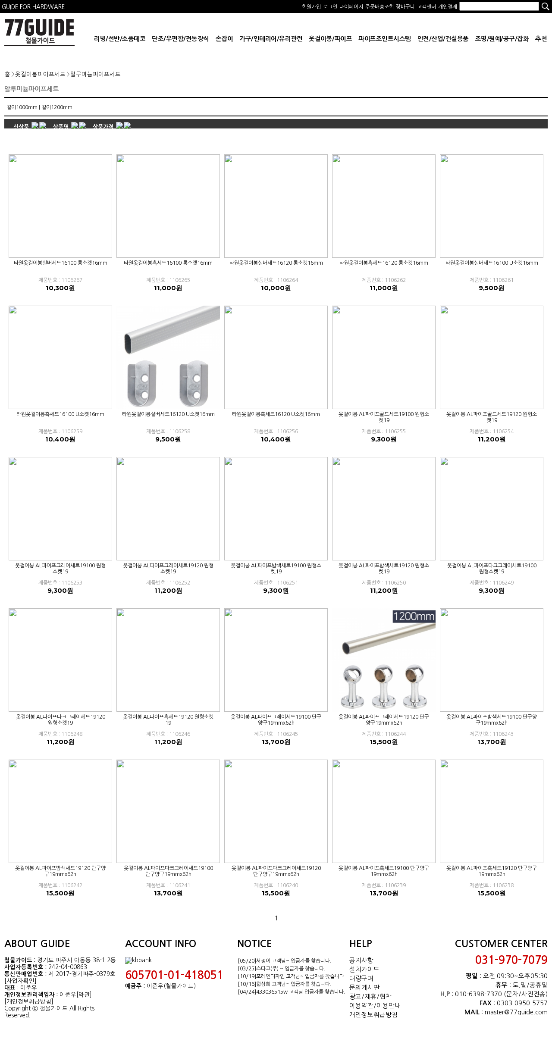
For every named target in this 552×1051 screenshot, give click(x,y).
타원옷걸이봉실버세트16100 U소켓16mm (491, 263)
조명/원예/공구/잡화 (502, 39)
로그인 (330, 6)
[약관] (84, 995)
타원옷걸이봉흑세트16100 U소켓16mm (60, 414)
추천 (541, 39)
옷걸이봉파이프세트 (40, 74)
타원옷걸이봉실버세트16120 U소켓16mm (168, 414)
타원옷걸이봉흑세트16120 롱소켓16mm (383, 263)
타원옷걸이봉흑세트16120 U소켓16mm (276, 414)
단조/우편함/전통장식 (180, 39)
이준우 (68, 995)
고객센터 (426, 6)
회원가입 (311, 6)
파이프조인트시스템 (384, 39)
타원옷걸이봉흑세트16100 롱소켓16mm (168, 263)
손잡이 (224, 39)
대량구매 (361, 978)
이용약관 (361, 1005)
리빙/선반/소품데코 (119, 39)
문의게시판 (364, 987)
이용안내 (388, 1005)
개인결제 (447, 6)
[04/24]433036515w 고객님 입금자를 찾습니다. (291, 992)
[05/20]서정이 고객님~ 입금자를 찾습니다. (285, 960)
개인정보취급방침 (373, 1014)
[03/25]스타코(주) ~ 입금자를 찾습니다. (282, 968)
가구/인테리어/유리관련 (270, 39)
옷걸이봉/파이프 (330, 39)
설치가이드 (364, 969)
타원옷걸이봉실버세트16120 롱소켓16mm (276, 263)
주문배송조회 (379, 6)
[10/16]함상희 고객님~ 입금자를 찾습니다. (285, 984)
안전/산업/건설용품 (443, 39)
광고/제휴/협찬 (370, 996)
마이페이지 (351, 6)
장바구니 (405, 6)
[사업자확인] (20, 981)
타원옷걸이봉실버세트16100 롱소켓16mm (60, 263)
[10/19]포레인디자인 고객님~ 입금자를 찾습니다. (292, 976)
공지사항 (361, 960)
